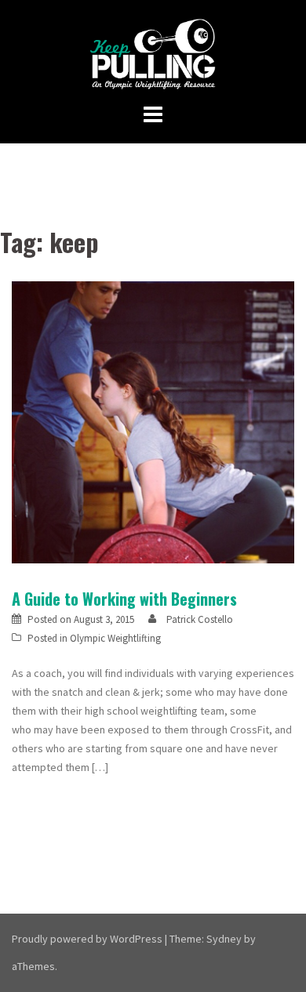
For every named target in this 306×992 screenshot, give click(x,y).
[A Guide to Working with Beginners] (153, 422)
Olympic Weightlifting (115, 638)
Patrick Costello (199, 619)
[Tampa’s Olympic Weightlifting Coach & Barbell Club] (153, 53)
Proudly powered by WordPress (87, 939)
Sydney (224, 939)
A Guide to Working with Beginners (124, 598)
